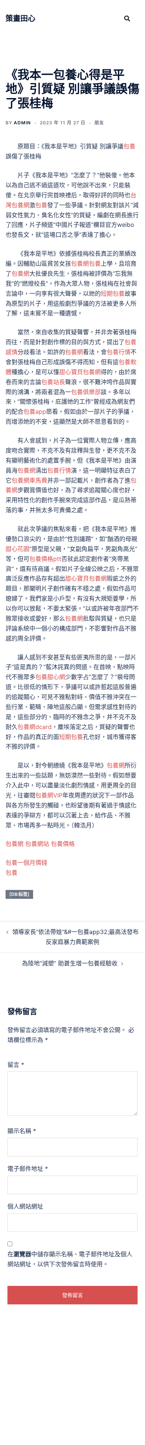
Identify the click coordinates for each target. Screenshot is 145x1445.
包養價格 (63, 843)
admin (22, 122)
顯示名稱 (21, 1131)
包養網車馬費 (29, 480)
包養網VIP (48, 795)
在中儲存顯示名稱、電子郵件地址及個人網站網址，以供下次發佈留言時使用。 (69, 1259)
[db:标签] (19, 894)
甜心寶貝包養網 (80, 372)
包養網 (80, 263)
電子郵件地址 (27, 1168)
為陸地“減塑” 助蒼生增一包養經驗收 (69, 963)
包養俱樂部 (86, 392)
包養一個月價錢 (26, 862)
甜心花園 (17, 548)
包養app (34, 411)
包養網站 (37, 843)
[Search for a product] (127, 18)
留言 (15, 1064)
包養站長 (53, 382)
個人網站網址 (25, 1206)
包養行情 (118, 352)
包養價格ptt (45, 558)
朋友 (99, 122)
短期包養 (113, 293)
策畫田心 (20, 18)
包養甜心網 (50, 677)
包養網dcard (34, 726)
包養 (129, 146)
